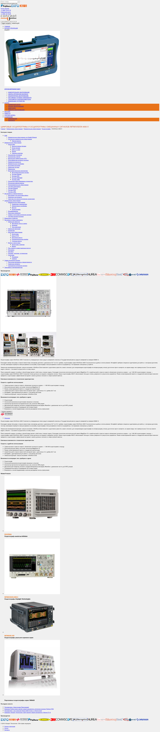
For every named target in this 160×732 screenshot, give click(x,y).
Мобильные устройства (16, 101)
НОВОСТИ (7, 113)
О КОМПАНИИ (8, 117)
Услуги (6, 728)
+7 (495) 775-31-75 (6, 10)
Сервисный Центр (14, 104)
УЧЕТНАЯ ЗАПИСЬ (9, 115)
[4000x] (28, 357)
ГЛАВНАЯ (7, 26)
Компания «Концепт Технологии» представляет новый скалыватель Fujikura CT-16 (27, 712)
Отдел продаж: (5, 8)
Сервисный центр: (6, 12)
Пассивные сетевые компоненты (19, 97)
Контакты (7, 730)
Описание (7, 418)
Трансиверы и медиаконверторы (19, 99)
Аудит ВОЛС (12, 108)
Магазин (7, 111)
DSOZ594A (8, 534)
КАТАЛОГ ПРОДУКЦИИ (11, 28)
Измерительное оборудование (19, 92)
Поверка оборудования (16, 110)
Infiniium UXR (9, 635)
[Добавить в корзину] (32, 531)
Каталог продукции (9, 726)
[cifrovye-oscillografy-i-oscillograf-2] (28, 331)
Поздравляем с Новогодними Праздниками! (16, 707)
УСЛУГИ (6, 103)
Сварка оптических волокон (18, 94)
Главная (3, 129)
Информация (12, 119)
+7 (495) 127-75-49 (6, 14)
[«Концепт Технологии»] (8, 21)
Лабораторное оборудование (18, 96)
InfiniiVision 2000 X (11, 597)
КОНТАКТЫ (11, 120)
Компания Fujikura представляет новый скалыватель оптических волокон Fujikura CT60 (29, 709)
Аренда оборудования (16, 106)
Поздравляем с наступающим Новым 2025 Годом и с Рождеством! (23, 711)
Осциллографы (46, 129)
